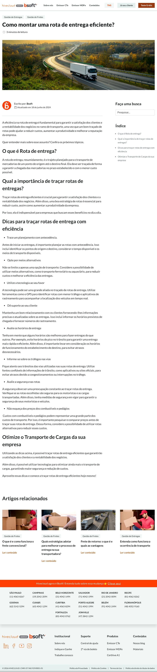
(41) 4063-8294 (63, 604)
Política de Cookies (98, 668)
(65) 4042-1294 (40, 604)
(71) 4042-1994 (85, 594)
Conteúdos (94, 5)
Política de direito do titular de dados (140, 668)
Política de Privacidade (79, 668)
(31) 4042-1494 (65, 594)
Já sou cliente (126, 5)
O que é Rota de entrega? (129, 133)
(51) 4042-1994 (86, 604)
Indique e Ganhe (63, 649)
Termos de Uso (116, 668)
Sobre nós (48, 5)
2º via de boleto (89, 649)
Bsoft (30, 103)
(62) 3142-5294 (17, 604)
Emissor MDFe (79, 5)
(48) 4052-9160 (132, 604)
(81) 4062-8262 (131, 594)
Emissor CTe (62, 5)
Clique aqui (114, 583)
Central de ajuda (89, 643)
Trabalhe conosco (64, 655)
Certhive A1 (113, 655)
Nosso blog (139, 643)
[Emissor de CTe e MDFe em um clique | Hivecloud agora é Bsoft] (19, 5)
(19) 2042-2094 (40, 594)
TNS (109, 5)
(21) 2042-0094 (109, 594)
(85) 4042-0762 (63, 614)
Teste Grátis (146, 5)
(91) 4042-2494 (108, 604)
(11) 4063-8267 (17, 594)
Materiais (138, 649)
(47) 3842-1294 (85, 614)
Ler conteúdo (9, 552)
